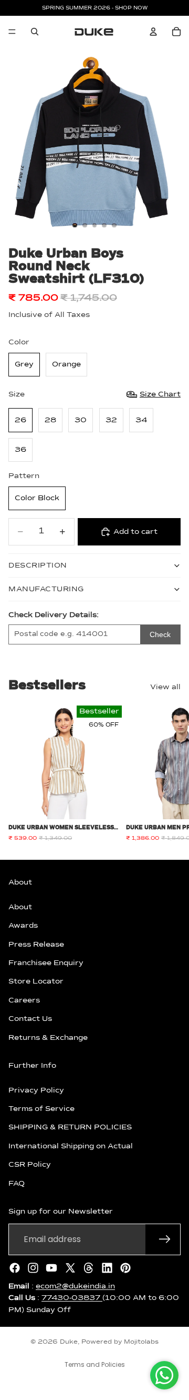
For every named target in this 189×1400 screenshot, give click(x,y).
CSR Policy (29, 1165)
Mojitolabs (141, 1342)
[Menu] (12, 31)
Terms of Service (41, 1109)
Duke (69, 1342)
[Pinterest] (125, 1268)
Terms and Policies (95, 1364)
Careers (24, 1000)
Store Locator (36, 982)
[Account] (153, 31)
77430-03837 (71, 1298)
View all (165, 687)
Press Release (36, 944)
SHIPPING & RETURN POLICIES (70, 1127)
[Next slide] (169, 774)
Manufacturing (46, 589)
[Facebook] (14, 1268)
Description (37, 565)
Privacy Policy (36, 1090)
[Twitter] (70, 1268)
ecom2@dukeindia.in (75, 1286)
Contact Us (30, 1018)
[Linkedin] (107, 1268)
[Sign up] (165, 1239)
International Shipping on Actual (70, 1146)
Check (160, 634)
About (20, 907)
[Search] (34, 31)
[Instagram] (33, 1268)
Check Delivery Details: (53, 615)
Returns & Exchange (48, 1037)
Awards (23, 925)
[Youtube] (51, 1268)
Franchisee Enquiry (45, 963)
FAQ (16, 1183)
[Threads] (88, 1268)
